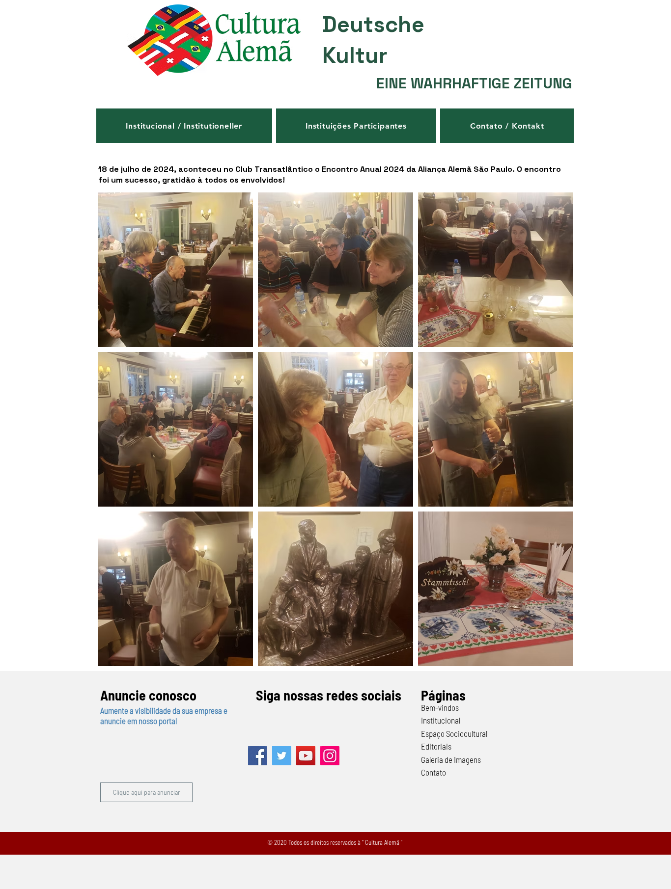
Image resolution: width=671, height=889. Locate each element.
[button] (184, 125)
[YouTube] (305, 755)
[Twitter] (281, 755)
